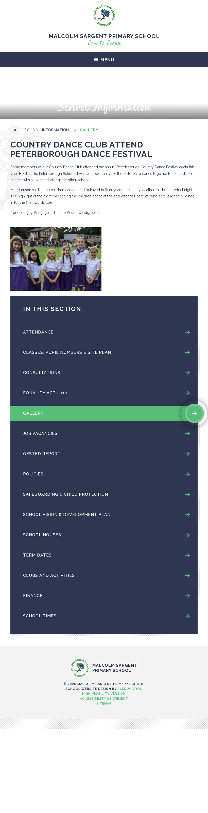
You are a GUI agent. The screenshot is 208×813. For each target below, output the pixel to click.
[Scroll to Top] (104, 648)
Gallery (89, 130)
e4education (130, 689)
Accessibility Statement (104, 698)
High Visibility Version (104, 693)
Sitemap (104, 703)
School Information (46, 130)
